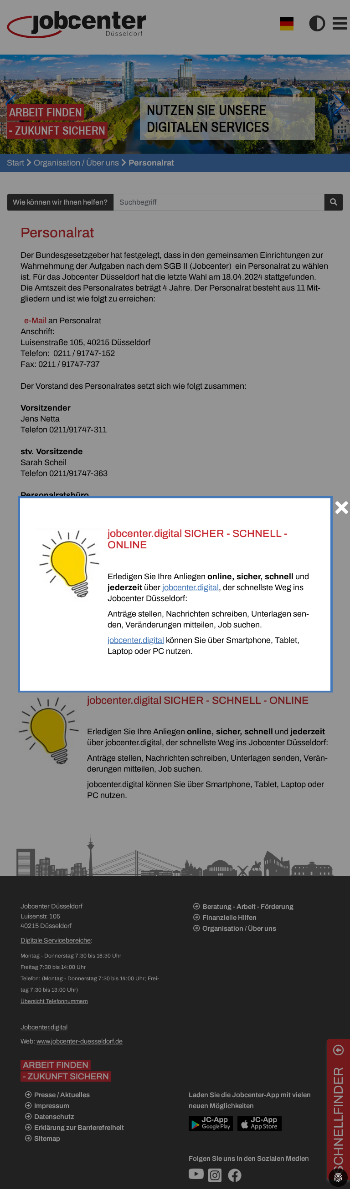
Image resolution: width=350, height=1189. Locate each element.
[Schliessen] (342, 504)
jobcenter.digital (190, 587)
